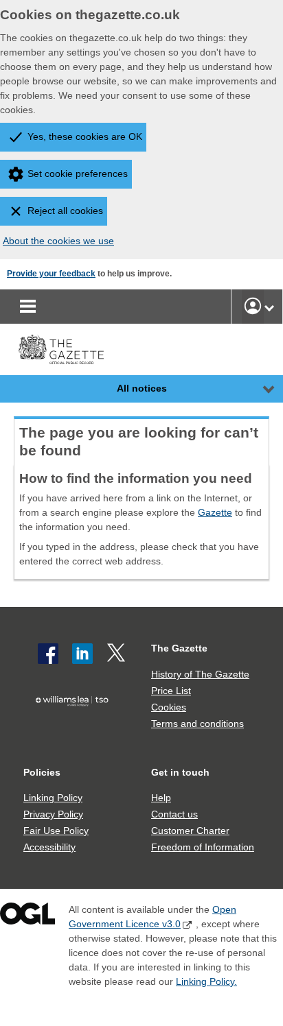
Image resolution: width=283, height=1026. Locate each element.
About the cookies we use (58, 240)
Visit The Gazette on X (117, 653)
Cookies (168, 707)
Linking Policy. (206, 981)
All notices (142, 388)
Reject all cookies (65, 210)
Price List (171, 690)
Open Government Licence (27, 917)
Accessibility (49, 847)
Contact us (174, 814)
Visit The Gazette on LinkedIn (82, 653)
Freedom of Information (202, 847)
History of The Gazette (200, 674)
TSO (75, 724)
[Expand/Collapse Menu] (258, 389)
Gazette (215, 512)
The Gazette (179, 648)
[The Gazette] (61, 349)
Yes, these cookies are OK (84, 136)
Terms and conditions (197, 723)
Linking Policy (52, 797)
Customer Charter (190, 830)
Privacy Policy (53, 814)
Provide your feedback (51, 273)
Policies (41, 772)
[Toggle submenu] (269, 306)
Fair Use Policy (56, 830)
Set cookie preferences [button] (77, 173)
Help (161, 797)
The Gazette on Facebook (48, 653)
